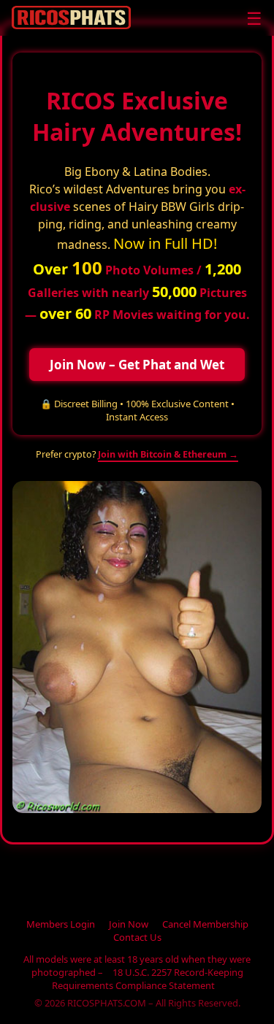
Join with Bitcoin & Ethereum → (168, 454)
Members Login (60, 924)
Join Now (128, 924)
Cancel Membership (205, 924)
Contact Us (137, 937)
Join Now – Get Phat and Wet (137, 364)
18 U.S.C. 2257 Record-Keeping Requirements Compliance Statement (147, 979)
